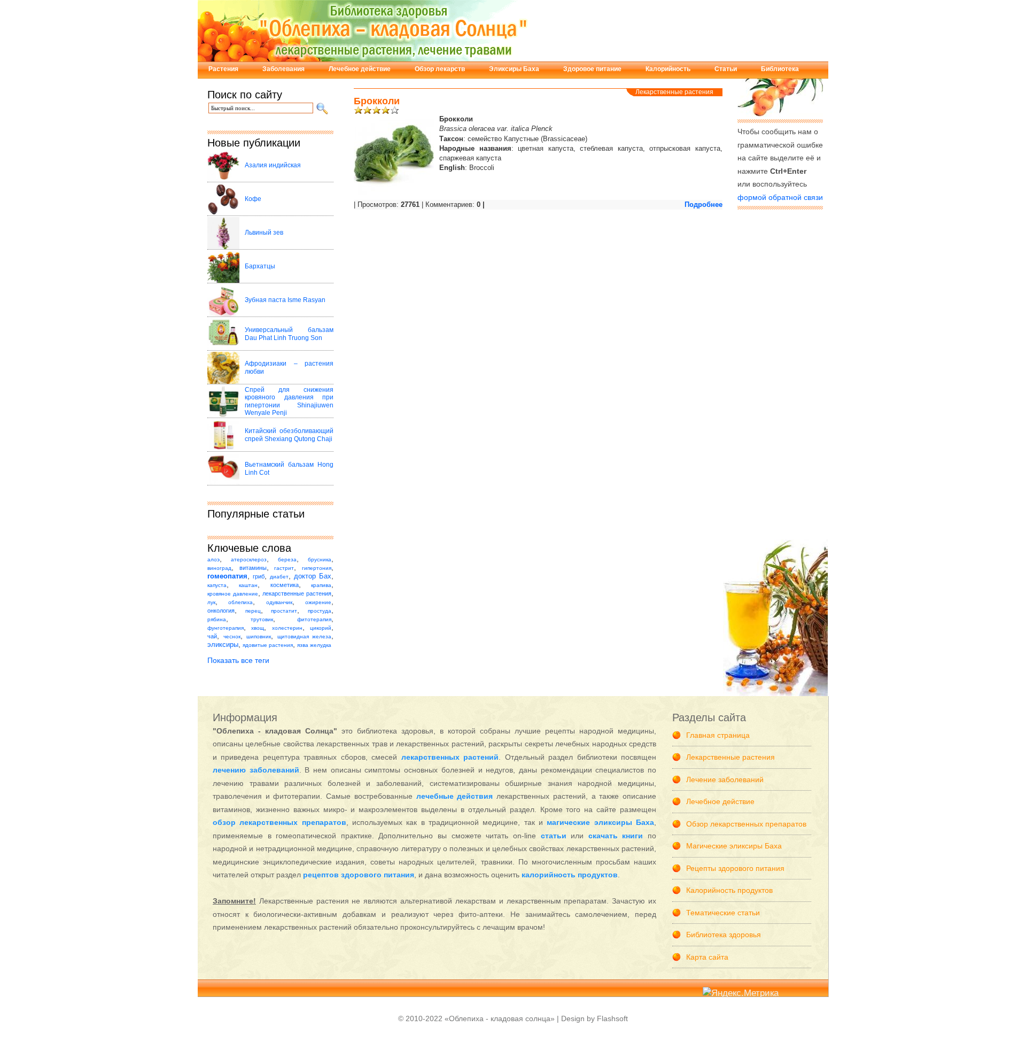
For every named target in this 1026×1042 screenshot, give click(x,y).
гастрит (284, 568)
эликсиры (222, 645)
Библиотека (780, 69)
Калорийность (668, 69)
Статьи (725, 69)
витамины (253, 568)
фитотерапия (314, 619)
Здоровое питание (592, 69)
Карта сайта (707, 957)
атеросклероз (249, 559)
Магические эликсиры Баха (734, 846)
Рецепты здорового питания (735, 868)
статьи (553, 835)
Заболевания (283, 69)
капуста (217, 585)
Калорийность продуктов (729, 890)
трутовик (262, 619)
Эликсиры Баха (514, 69)
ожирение (318, 602)
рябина (216, 619)
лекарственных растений (450, 757)
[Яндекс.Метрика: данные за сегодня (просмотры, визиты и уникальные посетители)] (741, 993)
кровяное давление (232, 594)
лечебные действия (454, 796)
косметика (284, 585)
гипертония (316, 568)
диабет (279, 577)
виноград (219, 568)
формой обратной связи (780, 197)
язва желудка (314, 645)
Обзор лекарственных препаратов (746, 824)
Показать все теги (238, 660)
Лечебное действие (360, 69)
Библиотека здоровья (723, 934)
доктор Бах (312, 576)
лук (211, 602)
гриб (259, 576)
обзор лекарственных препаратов (279, 822)
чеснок (231, 636)
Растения (223, 69)
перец (253, 611)
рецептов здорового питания (358, 874)
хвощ (257, 628)
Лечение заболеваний (725, 779)
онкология (221, 610)
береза (287, 559)
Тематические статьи (723, 912)
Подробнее (703, 204)
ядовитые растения (268, 645)
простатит (284, 611)
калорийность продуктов (570, 874)
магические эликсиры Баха (600, 822)
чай (212, 636)
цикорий (320, 628)
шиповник (258, 636)
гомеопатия (227, 576)
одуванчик (279, 602)
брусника (319, 559)
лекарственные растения (296, 593)
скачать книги (615, 835)
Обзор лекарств (440, 69)
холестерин (287, 628)
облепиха (240, 602)
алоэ (213, 559)
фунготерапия (225, 628)
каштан (248, 585)
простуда (319, 611)
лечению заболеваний (256, 770)
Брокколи (377, 101)
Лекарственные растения (674, 92)
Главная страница (718, 735)
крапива (321, 585)
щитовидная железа (304, 636)
